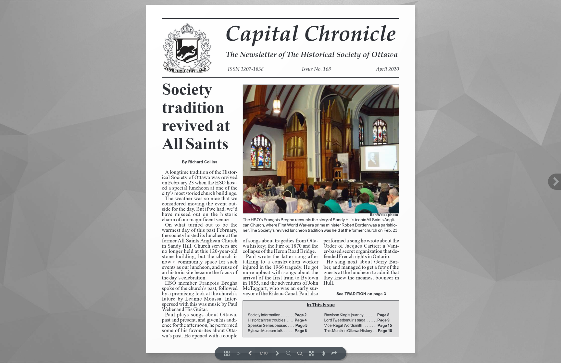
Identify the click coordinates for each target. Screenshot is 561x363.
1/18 (263, 353)
